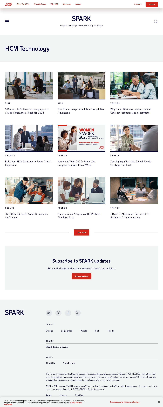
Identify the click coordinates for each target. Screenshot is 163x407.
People (115, 155)
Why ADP (54, 4)
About (78, 4)
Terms (48, 395)
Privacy (63, 395)
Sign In (152, 4)
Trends (115, 103)
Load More (81, 232)
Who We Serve (40, 4)
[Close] (159, 402)
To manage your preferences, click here (124, 402)
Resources (67, 4)
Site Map (79, 395)
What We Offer (23, 4)
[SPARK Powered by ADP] (81, 18)
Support (137, 4)
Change (10, 155)
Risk (8, 103)
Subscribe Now (81, 276)
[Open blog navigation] (7, 21)
